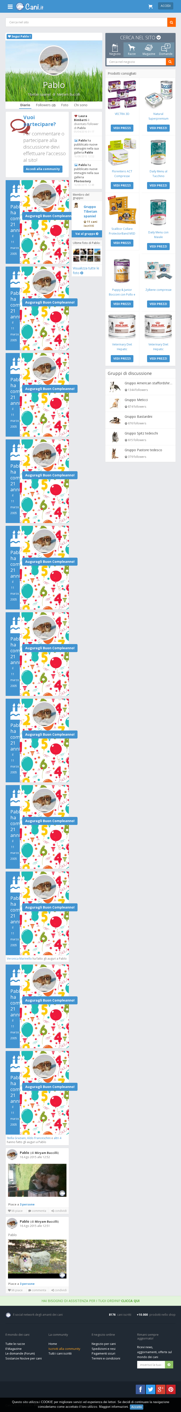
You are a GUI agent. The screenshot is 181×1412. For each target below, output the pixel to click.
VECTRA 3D (122, 114)
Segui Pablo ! (21, 36)
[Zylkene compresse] (158, 270)
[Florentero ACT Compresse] (121, 152)
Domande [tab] (166, 54)
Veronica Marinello (19, 959)
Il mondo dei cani (17, 1335)
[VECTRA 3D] (121, 94)
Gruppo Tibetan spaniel (90, 211)
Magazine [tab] (148, 54)
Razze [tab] (132, 54)
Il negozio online (103, 1335)
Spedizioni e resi (103, 1349)
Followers (45, 105)
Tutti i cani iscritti (60, 1353)
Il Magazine (13, 1349)
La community (58, 1335)
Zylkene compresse (158, 290)
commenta (38, 1211)
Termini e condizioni (106, 1358)
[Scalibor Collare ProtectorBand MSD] (121, 209)
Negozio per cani (104, 1344)
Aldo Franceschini (39, 1138)
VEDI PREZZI (122, 128)
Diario (25, 105)
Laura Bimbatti (80, 118)
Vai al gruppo (85, 234)
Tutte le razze (15, 1344)
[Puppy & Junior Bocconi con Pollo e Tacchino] (121, 270)
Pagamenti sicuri (103, 1353)
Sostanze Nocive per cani (23, 1358)
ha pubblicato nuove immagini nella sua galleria (86, 146)
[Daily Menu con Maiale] (158, 211)
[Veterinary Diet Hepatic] (121, 327)
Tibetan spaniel (39, 94)
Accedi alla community (43, 169)
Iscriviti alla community (64, 1349)
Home (53, 1344)
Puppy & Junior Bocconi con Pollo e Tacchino (122, 294)
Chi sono (80, 105)
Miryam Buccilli (68, 94)
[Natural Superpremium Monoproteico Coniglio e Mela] (158, 94)
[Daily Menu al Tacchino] (158, 152)
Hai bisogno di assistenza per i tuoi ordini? (90, 1300)
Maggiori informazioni (113, 1406)
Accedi (166, 6)
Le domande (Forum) (20, 1353)
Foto (64, 105)
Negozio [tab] (114, 54)
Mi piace (17, 1211)
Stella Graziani (16, 1138)
